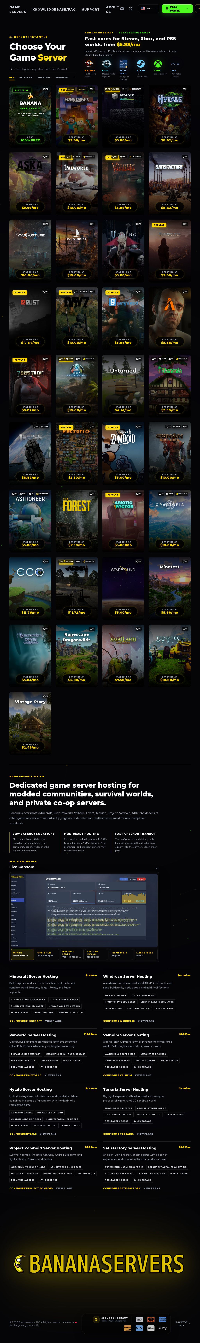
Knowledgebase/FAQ (54, 9)
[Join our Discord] (122, 8)
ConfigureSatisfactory (121, 1188)
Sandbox (62, 77)
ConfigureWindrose (119, 1020)
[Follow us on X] (130, 8)
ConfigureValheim (117, 1075)
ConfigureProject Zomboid (31, 1188)
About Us (112, 9)
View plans (53, 1020)
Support (91, 9)
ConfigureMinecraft (25, 1020)
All (12, 77)
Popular (26, 77)
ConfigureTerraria (118, 1133)
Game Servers (17, 9)
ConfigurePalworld (25, 1075)
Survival (44, 77)
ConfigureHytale (23, 1133)
